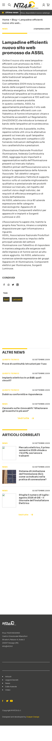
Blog (14, 19)
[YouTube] (11, 701)
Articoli (8, 677)
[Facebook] (3, 701)
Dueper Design (32, 717)
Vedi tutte (23, 418)
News (7, 683)
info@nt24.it (7, 646)
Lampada (17, 299)
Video (7, 690)
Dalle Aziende (11, 687)
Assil (6, 299)
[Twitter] (7, 701)
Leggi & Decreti (11, 680)
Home (5, 19)
